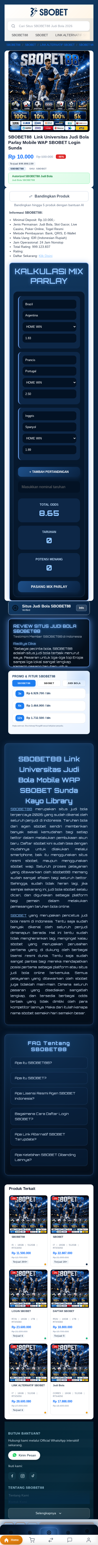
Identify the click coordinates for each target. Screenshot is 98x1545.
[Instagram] (22, 1476)
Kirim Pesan (27, 1456)
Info (81, 608)
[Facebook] (12, 1476)
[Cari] (13, 26)
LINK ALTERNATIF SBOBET (57, 45)
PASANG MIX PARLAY (49, 587)
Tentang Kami (19, 1496)
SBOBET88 (20, 35)
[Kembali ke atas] (89, 1514)
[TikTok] (33, 1476)
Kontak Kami (18, 1502)
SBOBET (41, 35)
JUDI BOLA (74, 683)
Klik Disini (45, 256)
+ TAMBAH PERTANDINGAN (49, 472)
